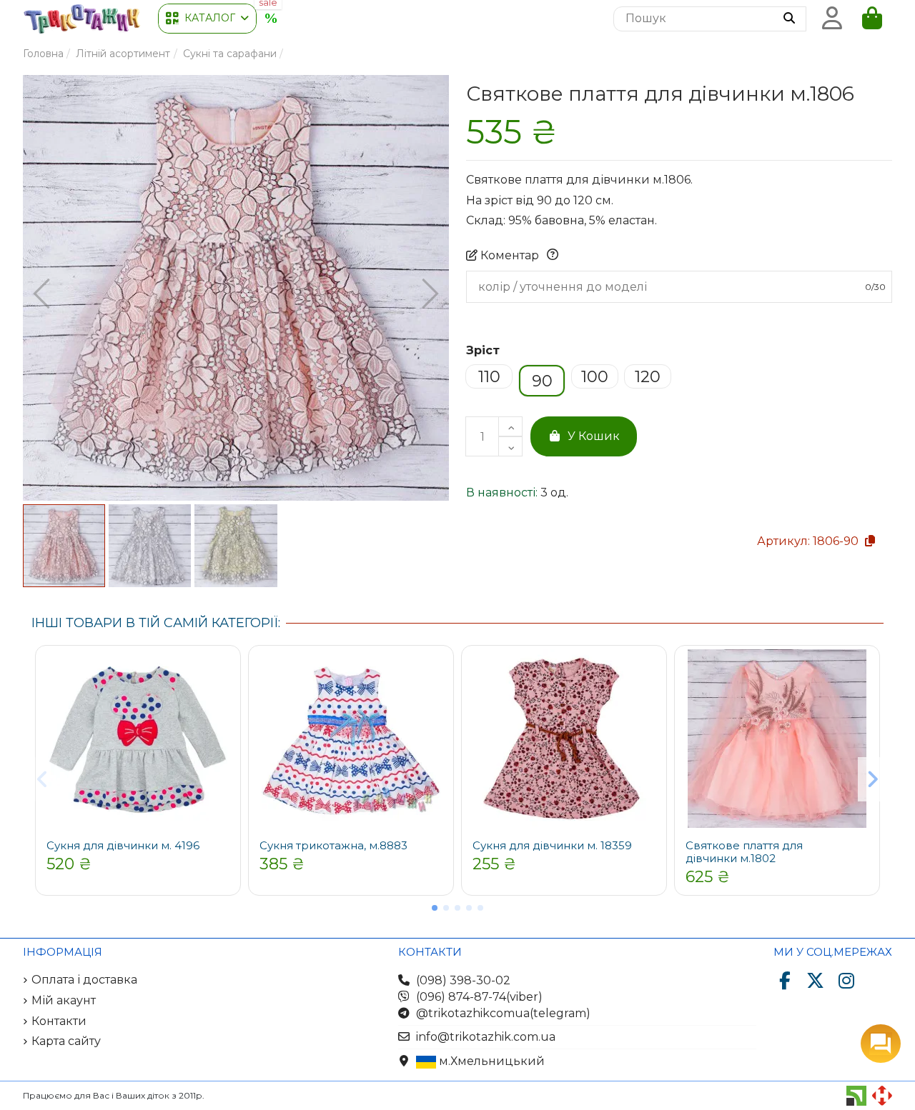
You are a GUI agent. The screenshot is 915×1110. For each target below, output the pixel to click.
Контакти (58, 1021)
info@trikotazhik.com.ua (485, 1037)
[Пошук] (789, 19)
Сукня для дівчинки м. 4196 (122, 845)
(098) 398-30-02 (463, 980)
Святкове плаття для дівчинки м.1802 (744, 852)
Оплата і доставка (84, 979)
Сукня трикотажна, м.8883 (333, 845)
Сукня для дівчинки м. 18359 (552, 845)
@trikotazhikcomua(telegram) (503, 1013)
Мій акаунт (63, 1000)
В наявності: (502, 492)
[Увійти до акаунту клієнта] (832, 18)
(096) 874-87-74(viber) (479, 997)
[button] (207, 18)
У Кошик (594, 436)
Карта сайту (66, 1041)
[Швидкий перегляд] (224, 672)
